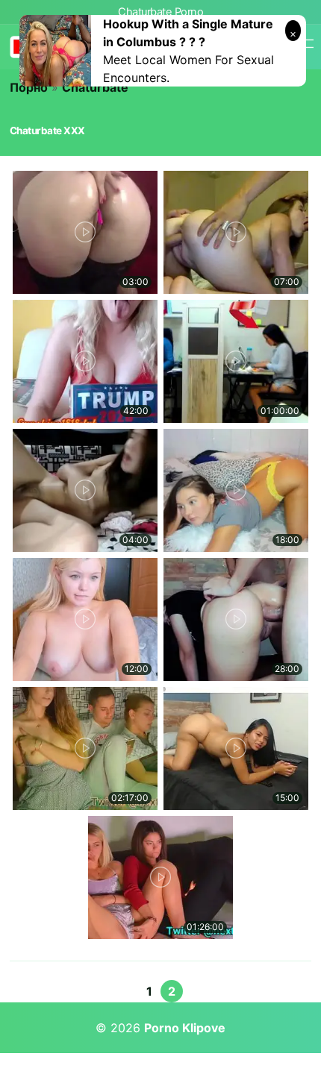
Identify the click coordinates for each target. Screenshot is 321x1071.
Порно (29, 87)
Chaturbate (95, 87)
